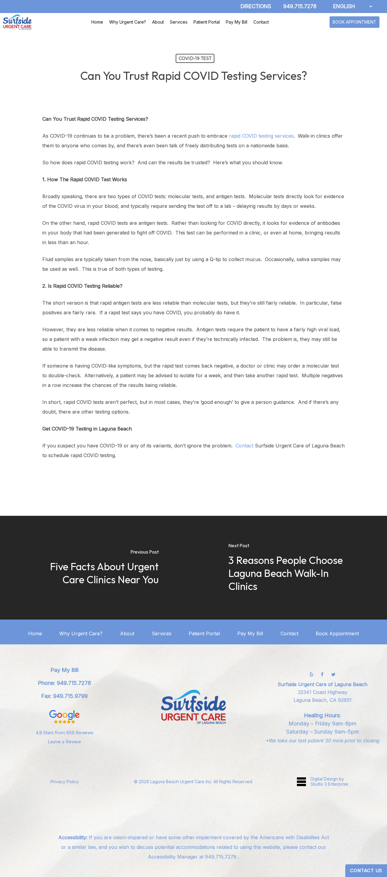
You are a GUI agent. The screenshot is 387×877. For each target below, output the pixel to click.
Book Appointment (337, 633)
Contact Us (366, 870)
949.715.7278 (221, 857)
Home (35, 633)
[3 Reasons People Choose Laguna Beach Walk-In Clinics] (290, 568)
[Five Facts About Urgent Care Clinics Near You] (97, 568)
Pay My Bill (250, 633)
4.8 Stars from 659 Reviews (64, 732)
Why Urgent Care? (80, 633)
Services (161, 633)
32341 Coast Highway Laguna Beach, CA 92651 (322, 692)
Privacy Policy (64, 781)
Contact (244, 446)
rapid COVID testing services (261, 136)
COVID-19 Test (195, 58)
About (127, 633)
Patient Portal (204, 633)
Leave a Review (64, 741)
